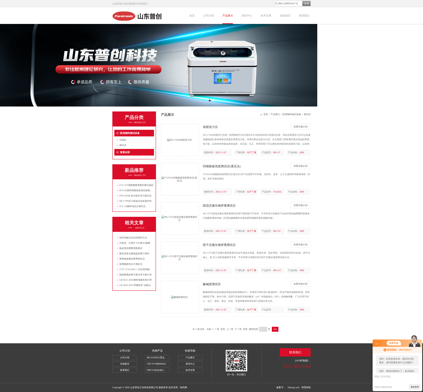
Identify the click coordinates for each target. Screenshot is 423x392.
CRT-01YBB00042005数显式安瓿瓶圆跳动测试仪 (158, 364)
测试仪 (122, 145)
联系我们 (304, 15)
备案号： (281, 387)
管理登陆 (306, 387)
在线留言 (285, 15)
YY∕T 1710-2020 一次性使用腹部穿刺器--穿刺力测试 (145, 269)
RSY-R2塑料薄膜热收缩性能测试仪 (137, 190)
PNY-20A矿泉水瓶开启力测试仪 (135, 196)
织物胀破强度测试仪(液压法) (222, 166)
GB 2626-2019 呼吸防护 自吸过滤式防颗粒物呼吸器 (145, 285)
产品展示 (227, 15)
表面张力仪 (210, 127)
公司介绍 (208, 15)
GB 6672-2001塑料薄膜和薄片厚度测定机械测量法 (144, 280)
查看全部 (125, 152)
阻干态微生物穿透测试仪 (219, 245)
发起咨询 (415, 387)
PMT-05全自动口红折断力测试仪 (158, 370)
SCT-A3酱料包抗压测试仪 (132, 206)
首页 (192, 15)
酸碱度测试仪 (212, 284)
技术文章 (266, 15)
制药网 (183, 387)
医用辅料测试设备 (130, 133)
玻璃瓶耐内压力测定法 (130, 264)
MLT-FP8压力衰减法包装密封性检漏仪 (139, 201)
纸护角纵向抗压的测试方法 (133, 237)
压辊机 (122, 140)
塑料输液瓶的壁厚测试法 (132, 259)
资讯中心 (247, 15)
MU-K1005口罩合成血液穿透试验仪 (158, 357)
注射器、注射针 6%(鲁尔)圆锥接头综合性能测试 (144, 243)
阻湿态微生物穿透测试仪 (219, 205)
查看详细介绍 (301, 126)
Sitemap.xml (293, 387)
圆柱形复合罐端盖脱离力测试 (134, 253)
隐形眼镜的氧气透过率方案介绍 (135, 274)
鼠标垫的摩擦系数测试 (130, 248)
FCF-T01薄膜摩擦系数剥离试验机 (136, 185)
